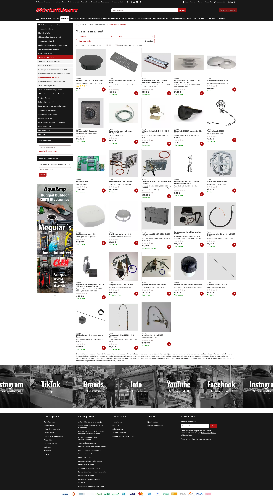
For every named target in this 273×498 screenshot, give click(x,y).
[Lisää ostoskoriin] (104, 89)
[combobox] (148, 10)
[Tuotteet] (37, 18)
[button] (203, 439)
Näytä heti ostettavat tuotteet (130, 45)
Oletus (98, 45)
